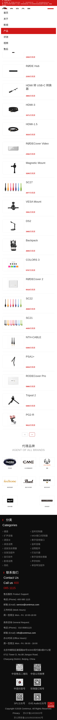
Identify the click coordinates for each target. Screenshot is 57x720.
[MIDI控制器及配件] (28, 462)
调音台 (7, 540)
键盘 (6, 531)
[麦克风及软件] (47, 481)
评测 (6, 37)
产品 (6, 31)
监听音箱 (36, 544)
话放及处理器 (10, 548)
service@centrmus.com (28, 604)
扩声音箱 (8, 535)
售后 (6, 49)
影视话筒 (8, 561)
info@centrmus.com (26, 633)
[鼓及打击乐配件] (28, 481)
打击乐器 (36, 552)
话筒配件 (36, 548)
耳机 (6, 565)
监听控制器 (37, 531)
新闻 (6, 25)
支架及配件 (9, 552)
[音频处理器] (10, 500)
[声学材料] (10, 462)
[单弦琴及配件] (10, 481)
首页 (6, 13)
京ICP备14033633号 (32, 713)
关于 (6, 19)
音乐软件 (8, 557)
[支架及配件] (47, 500)
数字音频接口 (38, 540)
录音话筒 (8, 544)
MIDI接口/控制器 (40, 535)
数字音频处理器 (39, 557)
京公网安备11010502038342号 (28, 717)
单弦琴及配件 (38, 565)
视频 (6, 43)
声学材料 (36, 561)
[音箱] (47, 462)
